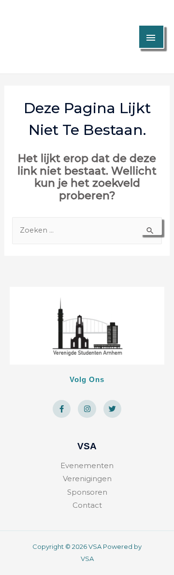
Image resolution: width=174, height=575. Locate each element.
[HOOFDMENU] (151, 37)
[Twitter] (112, 409)
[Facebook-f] (62, 409)
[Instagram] (87, 409)
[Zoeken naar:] (87, 230)
